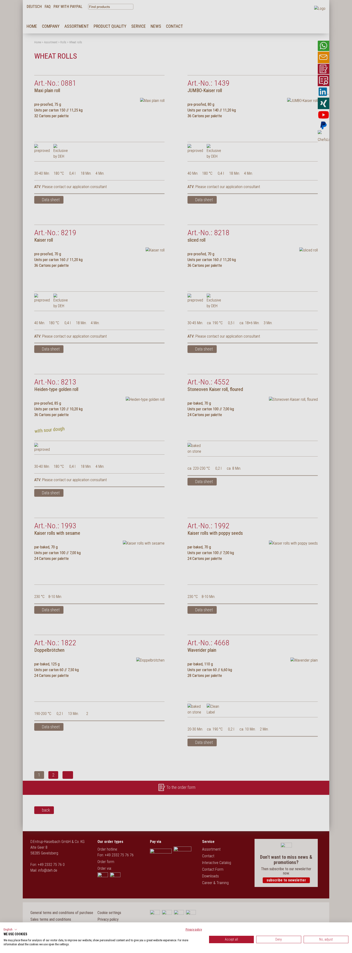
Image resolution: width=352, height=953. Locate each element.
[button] (10, 929)
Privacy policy (194, 929)
